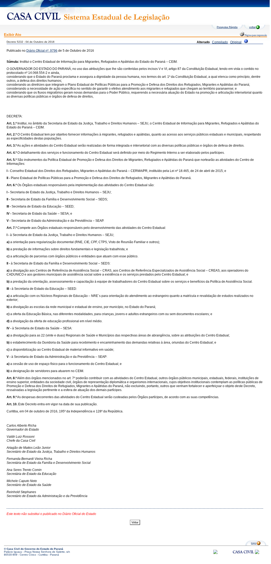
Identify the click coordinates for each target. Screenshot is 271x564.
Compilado (220, 42)
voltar (252, 27)
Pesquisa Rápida (227, 27)
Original (236, 42)
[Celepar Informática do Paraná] (215, 553)
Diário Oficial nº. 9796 (41, 50)
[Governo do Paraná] (257, 553)
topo (254, 543)
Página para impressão (255, 35)
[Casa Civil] (243, 556)
